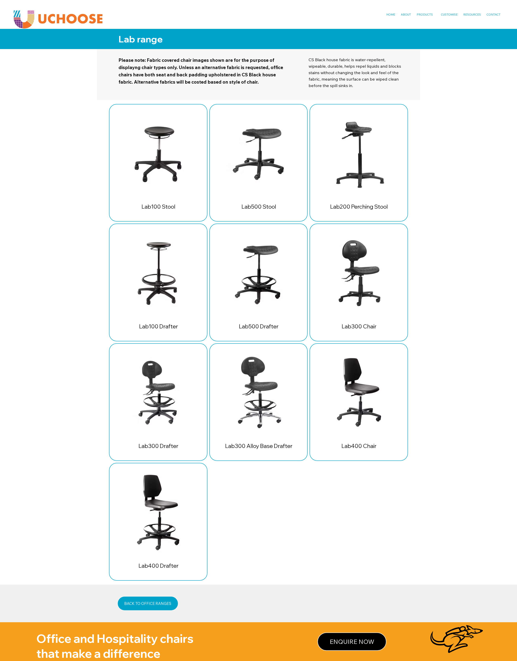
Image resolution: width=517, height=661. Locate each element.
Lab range (141, 39)
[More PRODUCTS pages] (434, 14)
